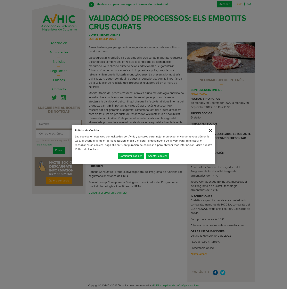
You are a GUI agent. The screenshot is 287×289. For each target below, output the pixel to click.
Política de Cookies (86, 149)
